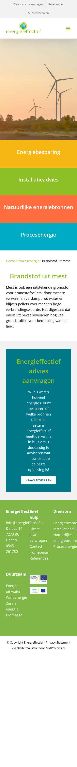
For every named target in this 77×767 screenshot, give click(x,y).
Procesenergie (28, 261)
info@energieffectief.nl (25, 522)
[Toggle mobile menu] (68, 28)
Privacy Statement (58, 642)
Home (10, 261)
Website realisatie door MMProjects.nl (39, 648)
